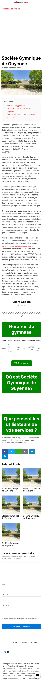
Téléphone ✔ (21, 363)
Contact (16, 643)
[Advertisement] (21, 32)
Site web (5, 605)
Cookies (24, 643)
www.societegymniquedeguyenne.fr (17, 246)
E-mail (5, 594)
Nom (4, 584)
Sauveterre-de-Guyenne (11, 9)
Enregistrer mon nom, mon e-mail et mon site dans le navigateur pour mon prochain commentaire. (20, 619)
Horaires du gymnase (16, 106)
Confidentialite (33, 643)
